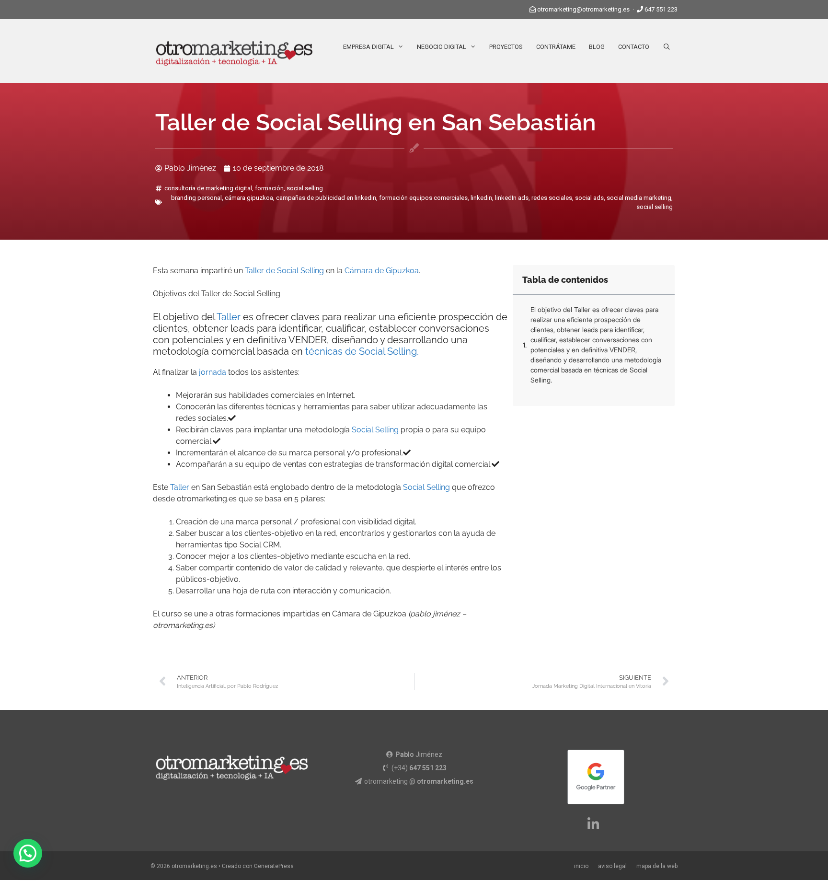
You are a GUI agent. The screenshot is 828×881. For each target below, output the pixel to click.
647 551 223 (661, 9)
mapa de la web (657, 866)
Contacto (633, 46)
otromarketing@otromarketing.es (583, 9)
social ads (589, 197)
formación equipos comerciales (423, 197)
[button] (27, 853)
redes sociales (551, 197)
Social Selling (375, 429)
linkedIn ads (512, 197)
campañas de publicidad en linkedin (326, 197)
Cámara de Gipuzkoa (382, 270)
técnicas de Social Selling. (362, 351)
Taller (229, 317)
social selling (305, 188)
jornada (212, 372)
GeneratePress (274, 866)
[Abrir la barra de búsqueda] (667, 47)
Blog (597, 46)
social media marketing (639, 197)
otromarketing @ (418, 781)
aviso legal (612, 866)
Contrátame (555, 46)
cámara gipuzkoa (249, 197)
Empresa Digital (368, 46)
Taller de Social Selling (284, 270)
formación (269, 188)
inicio (581, 866)
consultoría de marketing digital (208, 188)
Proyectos (506, 46)
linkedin (481, 197)
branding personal (196, 197)
